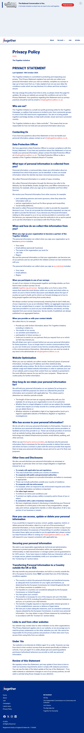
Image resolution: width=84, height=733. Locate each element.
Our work (60, 40)
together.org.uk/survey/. (28, 288)
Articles (77, 40)
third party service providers (33, 442)
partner (23, 241)
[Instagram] (11, 716)
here (43, 587)
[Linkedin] (15, 716)
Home (5, 695)
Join (70, 40)
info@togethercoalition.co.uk (51, 100)
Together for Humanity (50, 711)
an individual (59, 266)
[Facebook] (4, 716)
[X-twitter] (8, 716)
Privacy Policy (7, 709)
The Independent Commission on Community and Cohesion (59, 701)
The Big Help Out (48, 708)
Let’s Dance (47, 705)
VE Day (45, 698)
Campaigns (6, 703)
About (52, 40)
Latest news (7, 706)
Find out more (67, 5)
